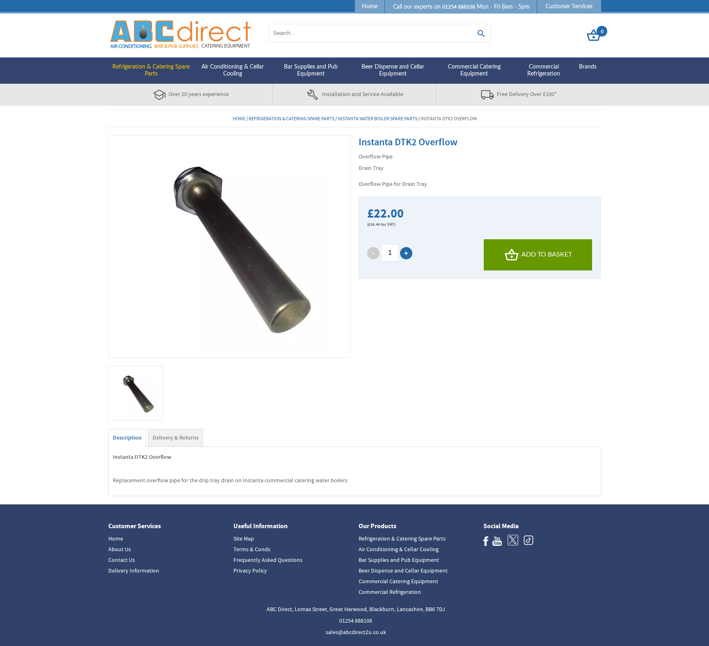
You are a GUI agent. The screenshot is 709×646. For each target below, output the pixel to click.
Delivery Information (133, 570)
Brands (588, 67)
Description (127, 438)
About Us (119, 549)
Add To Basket (546, 254)
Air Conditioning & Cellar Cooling (232, 70)
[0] (593, 41)
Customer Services (569, 6)
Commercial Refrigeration (543, 70)
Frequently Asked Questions (267, 560)
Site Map (243, 538)
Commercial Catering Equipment (474, 70)
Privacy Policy (250, 570)
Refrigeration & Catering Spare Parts (151, 70)
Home (369, 6)
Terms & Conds (251, 549)
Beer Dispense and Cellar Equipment (392, 70)
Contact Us (121, 560)
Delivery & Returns (176, 438)
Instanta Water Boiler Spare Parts (377, 118)
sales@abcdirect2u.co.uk (356, 632)
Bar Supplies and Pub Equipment (311, 70)
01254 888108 (355, 620)
